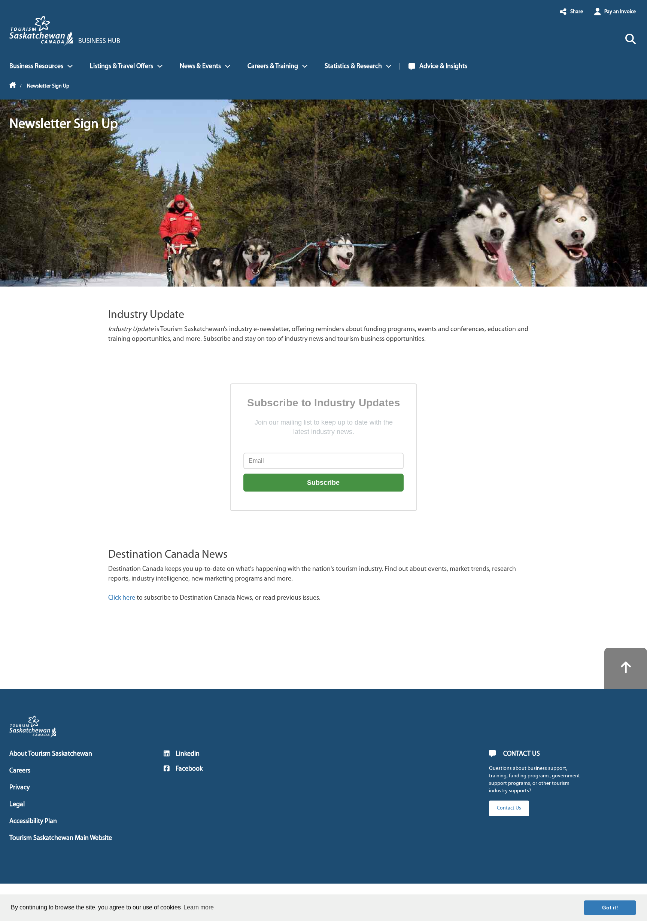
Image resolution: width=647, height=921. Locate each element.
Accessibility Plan (33, 821)
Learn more (198, 907)
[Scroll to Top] (625, 668)
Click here (121, 598)
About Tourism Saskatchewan (50, 754)
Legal (17, 804)
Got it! (610, 908)
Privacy (19, 787)
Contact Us (509, 808)
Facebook (189, 769)
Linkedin (188, 754)
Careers (19, 771)
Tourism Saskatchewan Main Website (60, 838)
